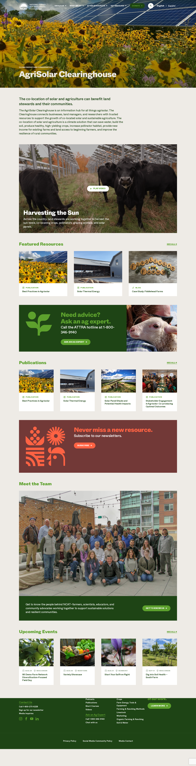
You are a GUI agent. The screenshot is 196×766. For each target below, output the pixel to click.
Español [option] (171, 5)
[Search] (151, 6)
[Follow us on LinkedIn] (37, 718)
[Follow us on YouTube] (31, 718)
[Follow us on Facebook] (26, 718)
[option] (171, 5)
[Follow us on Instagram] (20, 718)
